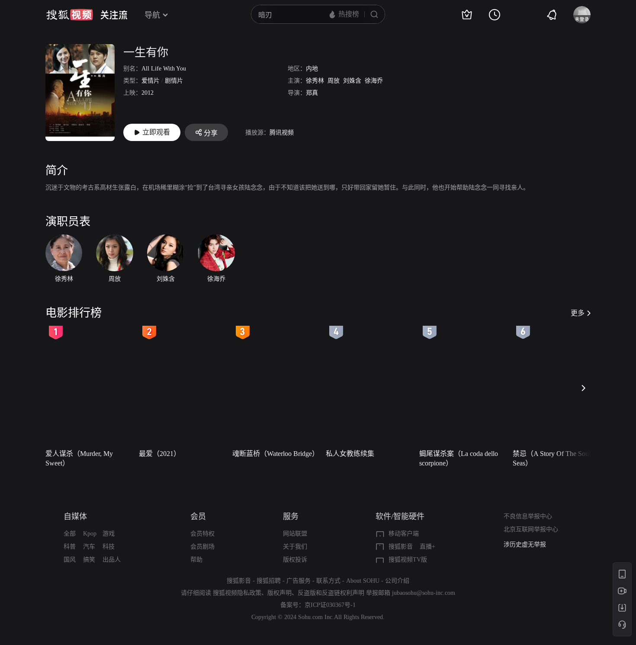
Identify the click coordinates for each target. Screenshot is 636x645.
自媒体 (75, 516)
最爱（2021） (159, 453)
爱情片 (150, 80)
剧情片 (174, 80)
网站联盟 (295, 533)
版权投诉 (295, 559)
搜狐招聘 (269, 581)
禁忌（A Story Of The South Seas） (553, 458)
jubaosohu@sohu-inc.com (423, 593)
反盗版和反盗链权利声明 (331, 593)
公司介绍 (397, 581)
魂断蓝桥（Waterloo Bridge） (275, 453)
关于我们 (295, 546)
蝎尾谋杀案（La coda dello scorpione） (458, 458)
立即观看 (156, 132)
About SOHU (362, 581)
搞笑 (89, 559)
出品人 (112, 559)
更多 (578, 313)
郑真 (312, 93)
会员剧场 (202, 546)
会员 (198, 516)
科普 (70, 546)
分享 (211, 133)
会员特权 (202, 533)
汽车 (89, 546)
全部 (70, 533)
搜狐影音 (401, 546)
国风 (70, 559)
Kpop (89, 533)
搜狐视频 (69, 14)
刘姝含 (352, 80)
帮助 (196, 559)
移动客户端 (404, 533)
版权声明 (279, 593)
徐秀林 (315, 80)
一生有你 (145, 52)
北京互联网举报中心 (531, 529)
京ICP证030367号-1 (330, 605)
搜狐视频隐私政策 (237, 593)
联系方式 (328, 581)
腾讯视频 (282, 132)
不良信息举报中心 (528, 516)
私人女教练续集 (350, 453)
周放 (334, 80)
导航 (152, 15)
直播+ (427, 546)
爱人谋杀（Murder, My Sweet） (79, 458)
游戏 (109, 533)
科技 (109, 546)
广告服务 (298, 581)
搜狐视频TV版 (408, 559)
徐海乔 (374, 80)
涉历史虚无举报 (525, 544)
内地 (312, 68)
